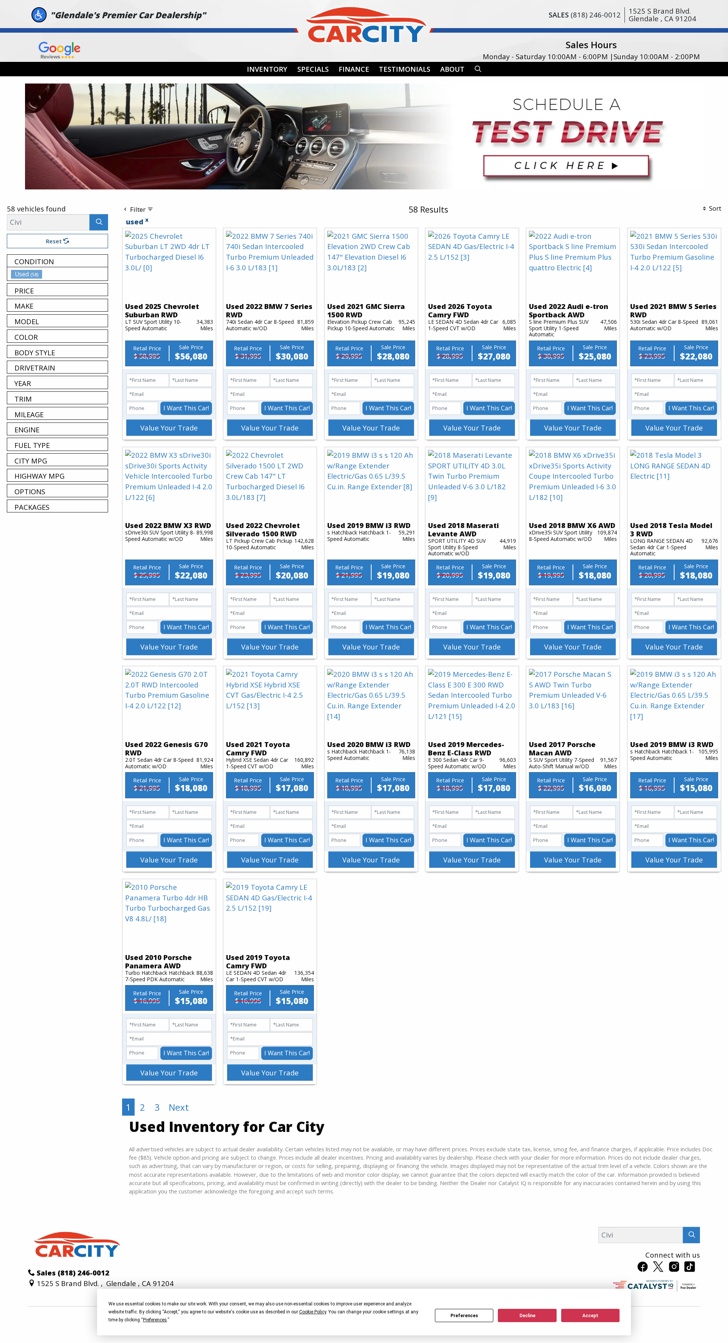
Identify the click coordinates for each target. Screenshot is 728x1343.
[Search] (98, 222)
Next (179, 1107)
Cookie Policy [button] (312, 1312)
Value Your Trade (169, 427)
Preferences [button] (155, 1320)
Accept (590, 1315)
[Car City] (364, 23)
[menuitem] (59, 274)
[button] (267, 69)
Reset (54, 241)
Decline (527, 1315)
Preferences (464, 1315)
